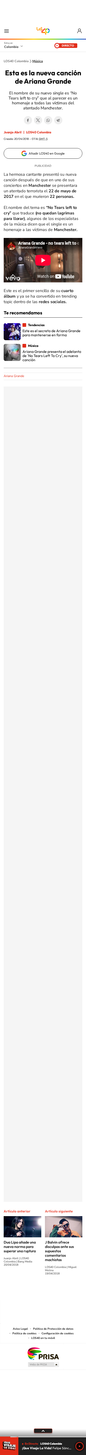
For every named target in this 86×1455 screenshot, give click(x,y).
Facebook (28, 120)
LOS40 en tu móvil (43, 1338)
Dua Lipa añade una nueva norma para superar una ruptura (20, 1246)
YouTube (43, 1290)
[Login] (80, 31)
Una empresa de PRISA (43, 1353)
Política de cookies (24, 1333)
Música (37, 61)
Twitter (38, 120)
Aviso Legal (20, 1329)
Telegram (58, 120)
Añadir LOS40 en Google (47, 153)
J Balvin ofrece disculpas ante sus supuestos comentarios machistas (59, 1251)
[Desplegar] (43, 1430)
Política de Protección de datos (53, 1329)
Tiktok (24, 1290)
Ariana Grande (14, 376)
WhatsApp (48, 120)
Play (79, 1446)
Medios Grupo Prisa (43, 1364)
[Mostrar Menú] (6, 31)
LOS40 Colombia (43, 30)
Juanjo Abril (13, 132)
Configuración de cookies (58, 1333)
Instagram (34, 1290)
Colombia (11, 47)
